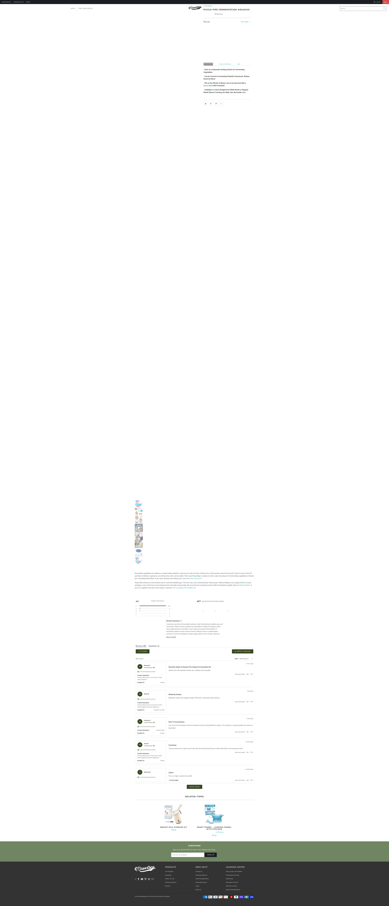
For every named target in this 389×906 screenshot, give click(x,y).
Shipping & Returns (201, 875)
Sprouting (168, 875)
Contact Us (199, 871)
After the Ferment (231, 886)
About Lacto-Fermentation (234, 871)
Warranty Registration (202, 878)
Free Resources (86, 8)
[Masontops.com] (195, 8)
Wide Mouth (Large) (212, 31)
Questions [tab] (154, 646)
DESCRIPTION (208, 64)
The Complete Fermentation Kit (184, 588)
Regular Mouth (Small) (230, 31)
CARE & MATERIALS (225, 64)
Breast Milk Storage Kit (173, 814)
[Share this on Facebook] (211, 103)
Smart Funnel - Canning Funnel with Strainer (214, 814)
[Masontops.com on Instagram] (149, 879)
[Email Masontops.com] (152, 879)
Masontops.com (144, 896)
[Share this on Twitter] (206, 103)
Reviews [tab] (141, 646)
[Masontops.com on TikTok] (136, 878)
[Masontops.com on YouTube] (142, 879)
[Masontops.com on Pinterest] (145, 879)
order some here (195, 578)
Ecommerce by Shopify (162, 896)
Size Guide (245, 22)
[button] (239, 46)
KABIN (28, 2)
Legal (197, 886)
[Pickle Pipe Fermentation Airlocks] (167, 217)
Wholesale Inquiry (201, 882)
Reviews (167, 886)
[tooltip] (181, 621)
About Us (198, 889)
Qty (205, 37)
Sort (236, 659)
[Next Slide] (233, 611)
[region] (216, 611)
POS (151, 896)
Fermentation (169, 871)
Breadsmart (6, 2)
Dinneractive (19, 2)
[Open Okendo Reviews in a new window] (245, 644)
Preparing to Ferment (232, 875)
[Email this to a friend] (221, 103)
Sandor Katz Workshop (233, 889)
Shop (73, 8)
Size (238, 64)
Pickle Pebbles (244, 585)
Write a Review (244, 651)
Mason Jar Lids (169, 878)
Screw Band (208, 86)
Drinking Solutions (170, 882)
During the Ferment (232, 882)
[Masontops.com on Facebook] (138, 879)
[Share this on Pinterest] (216, 103)
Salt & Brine (229, 878)
